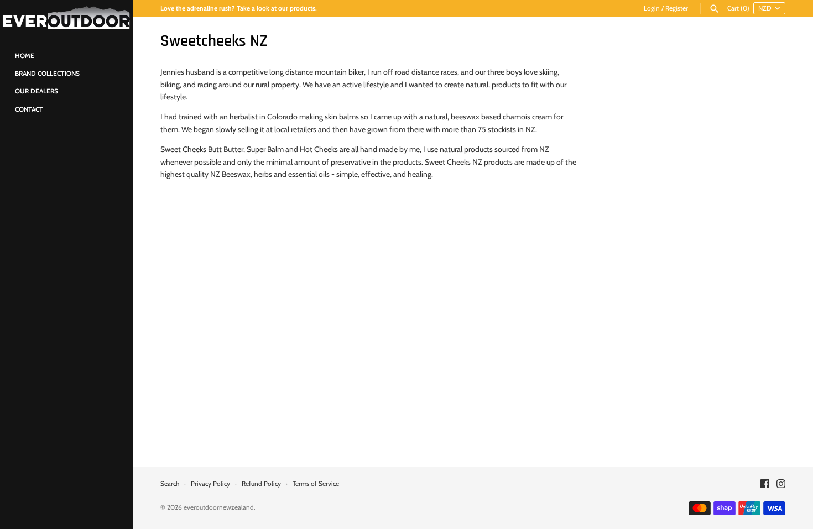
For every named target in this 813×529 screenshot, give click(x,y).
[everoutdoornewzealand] (66, 18)
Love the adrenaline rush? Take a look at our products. (238, 8)
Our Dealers (36, 91)
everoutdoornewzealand (219, 507)
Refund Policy (261, 484)
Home (24, 56)
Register (676, 8)
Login (652, 8)
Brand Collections (47, 73)
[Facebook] (764, 484)
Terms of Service (316, 484)
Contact (29, 109)
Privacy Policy (210, 484)
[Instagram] (780, 484)
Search (169, 484)
